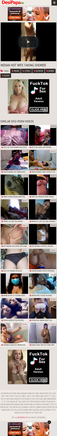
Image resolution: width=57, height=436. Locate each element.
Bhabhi (51, 71)
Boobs (7, 75)
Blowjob (39, 71)
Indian (16, 71)
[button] (28, 42)
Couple (27, 71)
